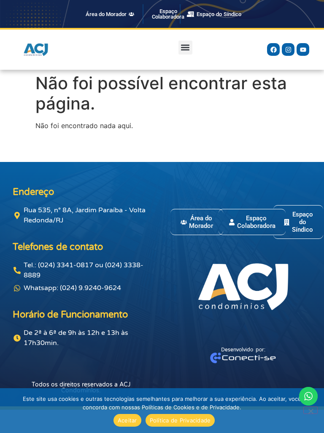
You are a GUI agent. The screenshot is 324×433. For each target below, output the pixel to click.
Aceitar (127, 420)
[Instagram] (288, 49)
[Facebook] (273, 49)
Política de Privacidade (180, 420)
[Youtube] (303, 49)
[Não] (310, 410)
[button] (185, 48)
